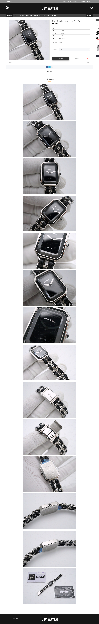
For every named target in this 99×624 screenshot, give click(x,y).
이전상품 (10, 62)
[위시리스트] (88, 58)
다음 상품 (88, 62)
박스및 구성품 (54, 49)
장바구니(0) (90, 1)
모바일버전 (15, 618)
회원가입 (69, 1)
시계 (92, 18)
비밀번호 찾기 (82, 1)
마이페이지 (75, 1)
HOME (89, 18)
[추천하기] (52, 67)
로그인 (64, 1)
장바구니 (77, 58)
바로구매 (61, 58)
